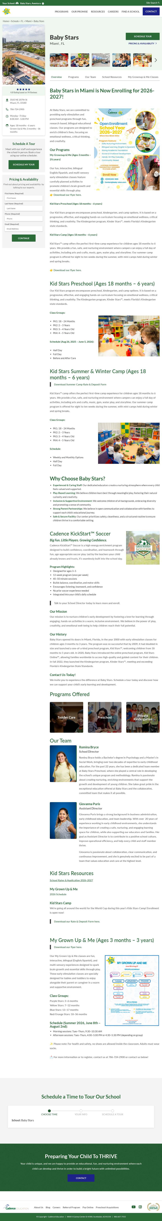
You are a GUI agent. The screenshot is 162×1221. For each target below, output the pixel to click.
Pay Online (88, 1207)
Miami (28, 21)
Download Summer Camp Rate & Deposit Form (80, 384)
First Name (14, 193)
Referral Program (71, 1207)
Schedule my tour (23, 164)
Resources (98, 11)
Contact (151, 11)
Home (6, 21)
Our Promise (80, 11)
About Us (38, 1207)
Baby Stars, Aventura (30, 3)
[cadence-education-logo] (16, 1207)
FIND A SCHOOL (131, 11)
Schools (15, 21)
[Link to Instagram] (140, 1207)
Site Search (151, 3)
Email (12, 224)
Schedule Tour (143, 36)
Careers (113, 11)
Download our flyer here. (67, 194)
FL (22, 21)
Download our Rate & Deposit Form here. (77, 921)
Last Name (14, 203)
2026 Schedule (58, 894)
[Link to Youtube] (134, 1207)
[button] (156, 60)
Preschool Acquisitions (107, 1207)
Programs (61, 11)
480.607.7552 (120, 1216)
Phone (12, 214)
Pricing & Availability (141, 43)
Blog (48, 1207)
